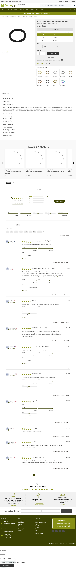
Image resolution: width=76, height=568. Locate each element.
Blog (36, 530)
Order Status (21, 522)
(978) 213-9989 (61, 1)
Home (8, 5)
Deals (37, 10)
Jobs (36, 524)
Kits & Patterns (30, 10)
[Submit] (42, 5)
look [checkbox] (30, 231)
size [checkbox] (7, 231)
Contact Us (20, 521)
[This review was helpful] (66, 262)
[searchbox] (11, 225)
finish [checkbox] (34, 231)
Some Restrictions (44, 13)
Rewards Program (39, 533)
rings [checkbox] (21, 231)
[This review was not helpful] (68, 262)
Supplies (22, 10)
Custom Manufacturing (40, 522)
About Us (72, 10)
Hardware (3, 10)
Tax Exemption (21, 528)
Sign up (73, 1)
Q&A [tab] (14, 182)
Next (73, 163)
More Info (13, 505)
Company (37, 521)
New (42, 10)
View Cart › (2, 554)
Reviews (37, 527)
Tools (16, 10)
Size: (38, 43)
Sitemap (20, 530)
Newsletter (37, 528)
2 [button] (36, 475)
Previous (2, 163)
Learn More (62, 504)
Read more (59, 276)
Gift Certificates (38, 525)
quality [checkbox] (25, 231)
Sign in (70, 1)
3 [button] (39, 475)
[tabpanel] (14, 163)
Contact (66, 1)
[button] (38, 93)
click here (55, 110)
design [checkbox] (16, 231)
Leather (10, 10)
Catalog (37, 532)
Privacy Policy (72, 543)
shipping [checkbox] (39, 231)
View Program (18, 1)
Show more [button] (45, 231)
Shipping (20, 524)
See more (24, 258)
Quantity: (39, 50)
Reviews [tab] (8, 182)
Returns (20, 525)
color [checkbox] (11, 231)
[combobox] (55, 5)
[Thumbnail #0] (3, 52)
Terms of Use (64, 543)
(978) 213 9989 (39, 503)
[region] (17, 52)
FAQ (19, 527)
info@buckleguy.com (39, 504)
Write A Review (59, 201)
